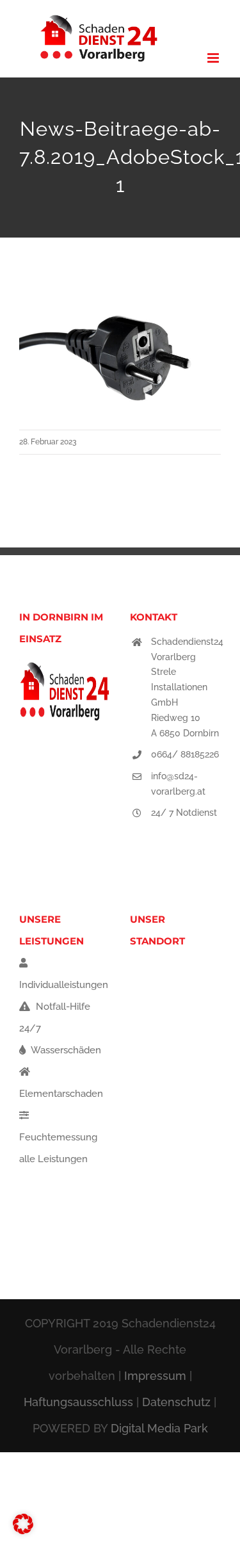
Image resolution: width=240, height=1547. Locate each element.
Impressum (155, 1375)
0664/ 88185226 (185, 754)
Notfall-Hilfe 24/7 (54, 1017)
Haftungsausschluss (78, 1402)
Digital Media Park (159, 1428)
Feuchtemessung (58, 1137)
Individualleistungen (63, 985)
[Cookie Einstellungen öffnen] (23, 1531)
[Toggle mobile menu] (214, 58)
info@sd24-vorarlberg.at (178, 784)
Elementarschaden (61, 1093)
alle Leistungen (53, 1159)
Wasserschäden (65, 1050)
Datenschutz (176, 1402)
